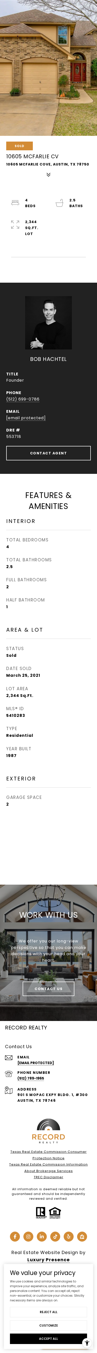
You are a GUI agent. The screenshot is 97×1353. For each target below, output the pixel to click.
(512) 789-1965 (30, 1078)
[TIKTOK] (55, 1237)
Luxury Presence (48, 1260)
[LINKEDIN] (42, 1237)
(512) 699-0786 (23, 399)
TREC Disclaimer (48, 1177)
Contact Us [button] (48, 988)
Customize (48, 1325)
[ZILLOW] (82, 1237)
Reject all (48, 1312)
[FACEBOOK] (15, 1237)
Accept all (48, 1339)
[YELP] (69, 1237)
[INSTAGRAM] (28, 1237)
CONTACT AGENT (48, 453)
